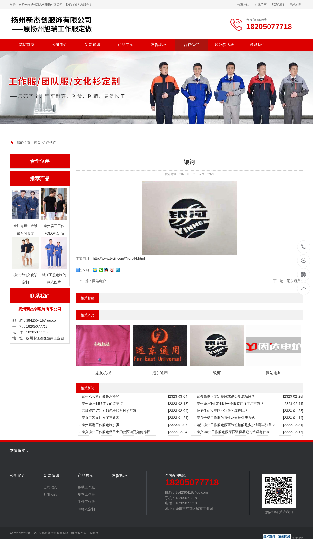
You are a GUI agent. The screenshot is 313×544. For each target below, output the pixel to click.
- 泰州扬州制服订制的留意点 (101, 403)
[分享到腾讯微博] (118, 270)
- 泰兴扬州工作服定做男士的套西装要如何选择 (114, 432)
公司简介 (59, 45)
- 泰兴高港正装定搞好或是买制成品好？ (224, 396)
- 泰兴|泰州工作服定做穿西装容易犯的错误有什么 (231, 432)
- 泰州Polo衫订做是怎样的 (99, 396)
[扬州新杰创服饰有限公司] (52, 24)
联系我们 (278, 4)
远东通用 (294, 281)
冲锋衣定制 (86, 509)
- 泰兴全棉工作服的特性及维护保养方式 (224, 418)
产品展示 (125, 45)
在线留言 (261, 4)
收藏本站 (243, 4)
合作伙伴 (191, 45)
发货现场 (158, 45)
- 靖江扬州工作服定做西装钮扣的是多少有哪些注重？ (234, 425)
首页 (37, 142)
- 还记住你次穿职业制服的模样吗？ (221, 411)
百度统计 (297, 538)
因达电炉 (99, 281)
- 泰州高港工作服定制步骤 (99, 425)
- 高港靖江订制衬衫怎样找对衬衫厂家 (107, 411)
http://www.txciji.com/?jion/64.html (119, 258)
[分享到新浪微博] (112, 270)
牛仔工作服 (86, 501)
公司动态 (50, 487)
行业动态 (50, 494)
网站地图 (295, 4)
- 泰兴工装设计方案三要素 (99, 418)
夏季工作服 (86, 494)
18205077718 (303, 246)
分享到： (86, 270)
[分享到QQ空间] (95, 270)
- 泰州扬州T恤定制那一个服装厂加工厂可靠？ (229, 403)
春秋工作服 (86, 487)
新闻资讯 (92, 45)
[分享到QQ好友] (106, 270)
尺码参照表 (224, 45)
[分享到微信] (101, 270)
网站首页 (26, 45)
